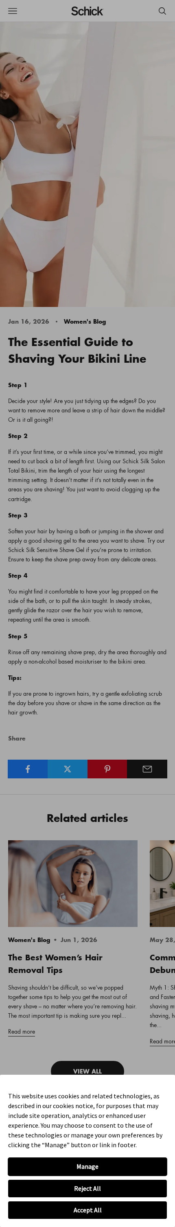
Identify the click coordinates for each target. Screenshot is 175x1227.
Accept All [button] (88, 1210)
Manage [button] (87, 1166)
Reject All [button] (87, 1188)
